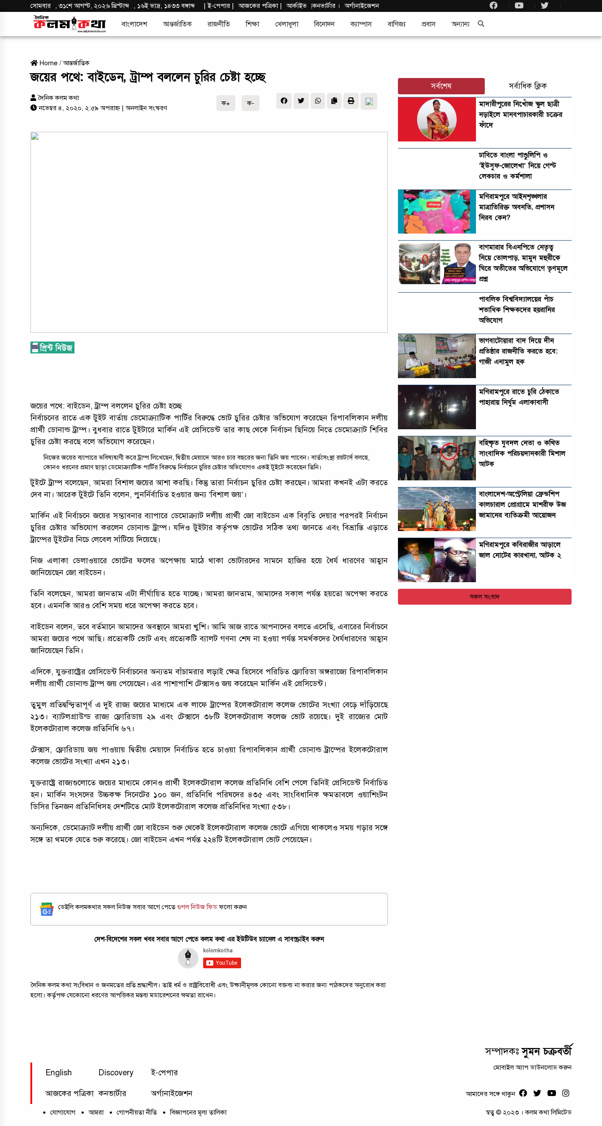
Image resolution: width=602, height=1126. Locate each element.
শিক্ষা (252, 24)
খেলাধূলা (286, 24)
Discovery (116, 1073)
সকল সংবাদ (485, 597)
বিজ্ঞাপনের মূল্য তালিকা (198, 1112)
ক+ (226, 103)
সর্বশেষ (441, 86)
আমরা (96, 1112)
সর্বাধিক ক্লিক (528, 86)
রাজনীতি (219, 24)
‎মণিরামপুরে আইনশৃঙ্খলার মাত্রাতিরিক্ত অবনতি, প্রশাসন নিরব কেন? (516, 207)
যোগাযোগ (62, 1112)
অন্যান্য (461, 24)
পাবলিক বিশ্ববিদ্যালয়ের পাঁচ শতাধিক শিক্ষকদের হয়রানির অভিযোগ (517, 309)
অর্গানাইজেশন (362, 6)
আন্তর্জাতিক (177, 24)
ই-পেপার (219, 6)
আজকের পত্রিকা (69, 1093)
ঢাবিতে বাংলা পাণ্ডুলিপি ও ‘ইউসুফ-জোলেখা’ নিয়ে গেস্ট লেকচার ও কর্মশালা (517, 165)
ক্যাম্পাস (361, 24)
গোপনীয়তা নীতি (137, 1112)
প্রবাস (429, 24)
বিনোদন (324, 24)
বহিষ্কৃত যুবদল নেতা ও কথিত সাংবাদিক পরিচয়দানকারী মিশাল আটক (522, 453)
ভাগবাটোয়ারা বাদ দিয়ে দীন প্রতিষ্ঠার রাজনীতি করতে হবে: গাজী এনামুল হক (518, 351)
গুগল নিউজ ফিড (198, 907)
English (58, 1073)
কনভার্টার (324, 6)
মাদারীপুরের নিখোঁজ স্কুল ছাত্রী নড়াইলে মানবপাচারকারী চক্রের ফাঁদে (520, 114)
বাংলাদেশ (134, 24)
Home (48, 63)
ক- (250, 103)
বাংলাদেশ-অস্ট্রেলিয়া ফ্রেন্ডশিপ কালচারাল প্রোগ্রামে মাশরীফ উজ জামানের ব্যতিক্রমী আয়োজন (522, 504)
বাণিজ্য (397, 24)
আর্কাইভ (296, 6)
